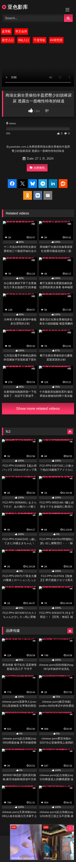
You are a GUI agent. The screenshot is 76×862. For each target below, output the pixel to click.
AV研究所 (56, 40)
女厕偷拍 (39, 167)
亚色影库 (17, 6)
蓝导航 (6, 31)
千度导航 (39, 40)
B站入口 (23, 40)
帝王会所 (21, 31)
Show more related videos (38, 408)
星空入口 (8, 40)
